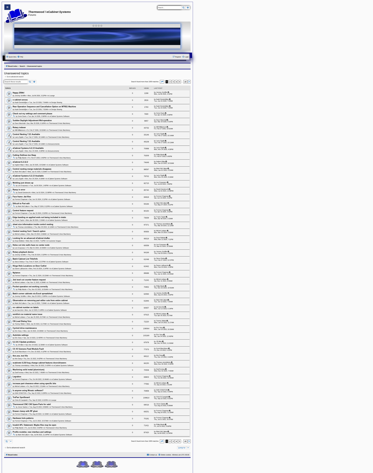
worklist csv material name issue (27, 314)
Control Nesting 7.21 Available (26, 134)
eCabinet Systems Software (60, 116)
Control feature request (23, 210)
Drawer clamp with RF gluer (25, 411)
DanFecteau (19, 372)
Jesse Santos (23, 407)
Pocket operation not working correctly (30, 286)
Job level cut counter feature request (29, 280)
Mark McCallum (20, 172)
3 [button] (173, 81)
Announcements (54, 144)
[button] (162, 81)
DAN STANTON (20, 393)
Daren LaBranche (21, 268)
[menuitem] (20, 57)
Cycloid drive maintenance (25, 328)
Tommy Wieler (20, 324)
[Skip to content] (7, 7)
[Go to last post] (169, 92)
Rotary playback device (23, 252)
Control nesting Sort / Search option (29, 231)
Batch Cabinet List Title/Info (25, 259)
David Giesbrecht (24, 192)
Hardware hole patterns (23, 418)
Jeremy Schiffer (20, 95)
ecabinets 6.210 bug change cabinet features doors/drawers (39, 363)
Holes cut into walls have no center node (31, 245)
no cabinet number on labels (26, 307)
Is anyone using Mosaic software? (28, 390)
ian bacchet (19, 310)
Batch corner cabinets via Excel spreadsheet (33, 293)
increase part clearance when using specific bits (34, 383)
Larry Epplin (19, 137)
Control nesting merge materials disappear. (32, 169)
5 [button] (179, 81)
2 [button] (169, 81)
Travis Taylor (19, 220)
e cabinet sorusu (20, 100)
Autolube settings (21, 335)
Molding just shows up (23, 183)
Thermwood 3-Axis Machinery (59, 123)
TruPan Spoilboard (21, 397)
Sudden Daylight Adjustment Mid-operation (32, 120)
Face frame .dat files (22, 197)
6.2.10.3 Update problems (24, 342)
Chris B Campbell (21, 400)
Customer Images (54, 241)
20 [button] (185, 81)
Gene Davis (22, 116)
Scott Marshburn (21, 351)
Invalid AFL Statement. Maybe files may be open (34, 425)
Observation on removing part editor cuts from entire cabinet (40, 300)
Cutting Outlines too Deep (24, 155)
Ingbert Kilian (19, 165)
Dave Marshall (20, 123)
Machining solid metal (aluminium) (28, 370)
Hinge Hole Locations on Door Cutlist (29, 266)
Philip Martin (22, 158)
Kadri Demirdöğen (21, 102)
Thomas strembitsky (25, 227)
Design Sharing (56, 102)
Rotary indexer (19, 127)
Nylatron (16, 273)
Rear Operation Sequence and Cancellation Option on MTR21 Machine (44, 106)
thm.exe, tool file (20, 356)
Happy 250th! (18, 93)
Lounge (52, 95)
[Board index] (15, 15)
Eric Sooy (18, 331)
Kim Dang (18, 358)
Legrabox (17, 377)
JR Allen (21, 345)
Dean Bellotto (19, 241)
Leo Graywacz (23, 185)
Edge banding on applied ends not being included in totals (39, 217)
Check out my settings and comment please (32, 113)
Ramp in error (19, 190)
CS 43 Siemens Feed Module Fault (28, 349)
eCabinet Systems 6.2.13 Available (28, 148)
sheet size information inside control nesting (33, 224)
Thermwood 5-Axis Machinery (57, 331)
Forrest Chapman (21, 199)
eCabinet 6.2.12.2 (20, 162)
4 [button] (176, 81)
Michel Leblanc (20, 234)
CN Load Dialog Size (22, 321)
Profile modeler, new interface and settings (32, 432)
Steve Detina (19, 262)
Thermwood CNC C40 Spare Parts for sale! (32, 404)
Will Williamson (20, 130)
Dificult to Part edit (21, 203)
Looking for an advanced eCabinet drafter (31, 238)
